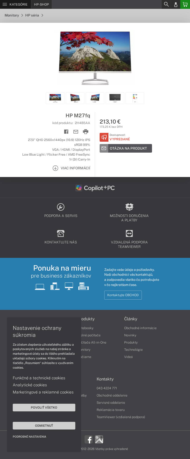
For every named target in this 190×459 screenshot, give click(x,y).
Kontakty (105, 379)
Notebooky (85, 328)
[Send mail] (75, 131)
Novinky (130, 335)
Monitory (12, 15)
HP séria (32, 15)
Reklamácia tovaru (111, 410)
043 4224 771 (107, 388)
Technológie (133, 349)
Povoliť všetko (44, 407)
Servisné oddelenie (111, 402)
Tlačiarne (84, 357)
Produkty (86, 319)
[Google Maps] (99, 439)
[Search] (166, 4)
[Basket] (185, 4)
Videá (128, 357)
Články (130, 319)
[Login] (175, 4)
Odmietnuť (44, 425)
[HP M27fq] (95, 57)
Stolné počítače (89, 335)
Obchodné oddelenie (112, 395)
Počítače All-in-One (91, 342)
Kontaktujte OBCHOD (123, 295)
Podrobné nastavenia (29, 436)
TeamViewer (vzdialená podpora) (121, 417)
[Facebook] (89, 439)
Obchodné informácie (140, 328)
